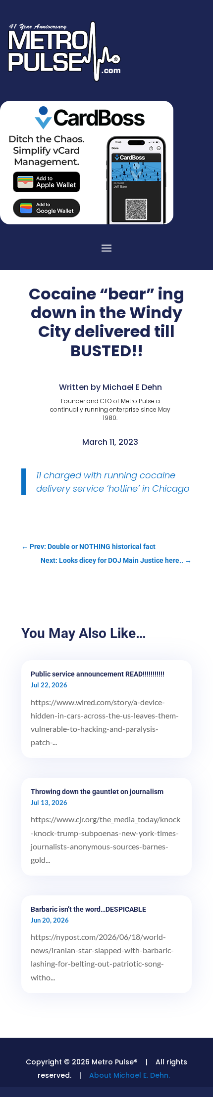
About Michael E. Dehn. (129, 1075)
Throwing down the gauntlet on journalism (97, 792)
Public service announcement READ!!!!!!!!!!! (97, 674)
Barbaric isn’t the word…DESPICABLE (88, 909)
